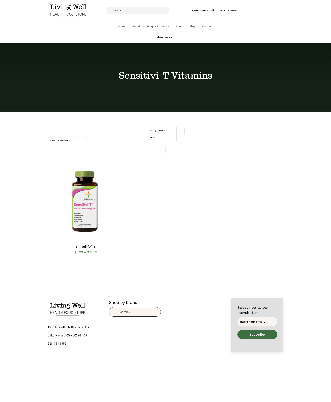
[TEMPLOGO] (67, 301)
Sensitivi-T (86, 247)
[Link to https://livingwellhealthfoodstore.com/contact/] (144, 37)
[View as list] (169, 149)
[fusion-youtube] (174, 388)
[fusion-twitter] (162, 388)
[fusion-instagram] (168, 388)
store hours (164, 37)
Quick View (86, 202)
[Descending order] (181, 131)
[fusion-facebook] (156, 388)
